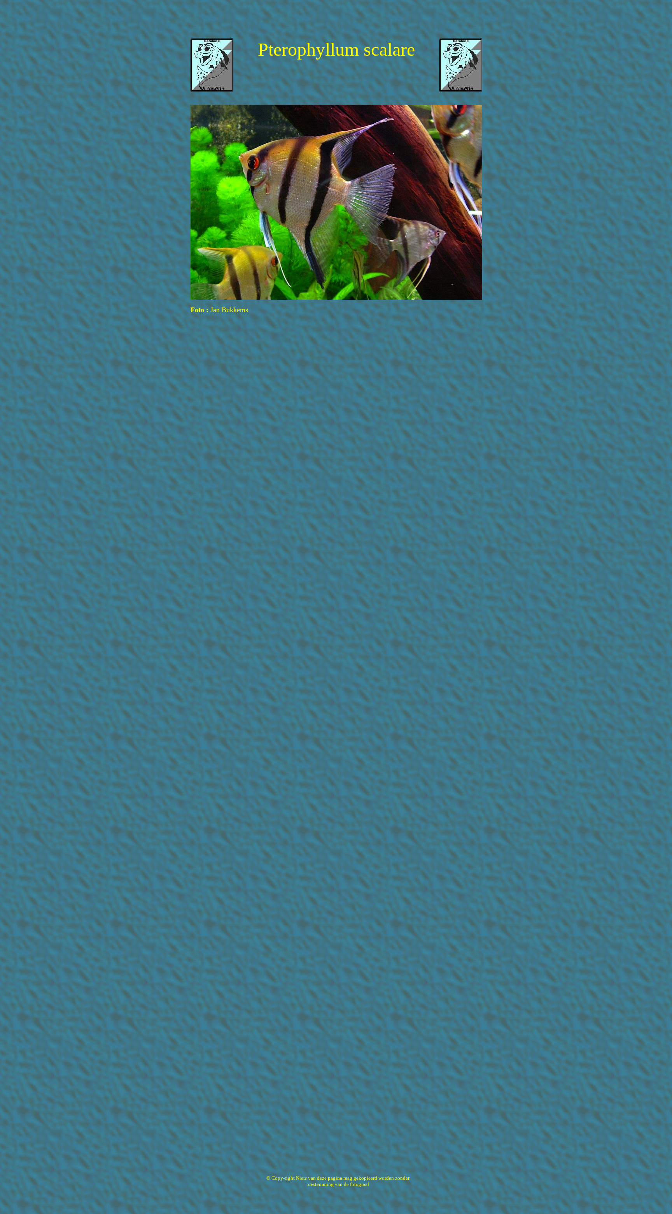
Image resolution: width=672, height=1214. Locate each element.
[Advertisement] (336, 20)
